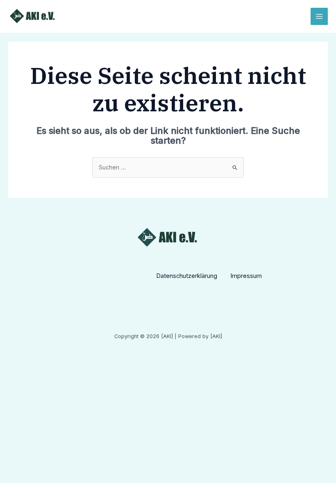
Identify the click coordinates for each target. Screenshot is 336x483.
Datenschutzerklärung (186, 276)
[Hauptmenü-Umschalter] (319, 16)
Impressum (246, 276)
